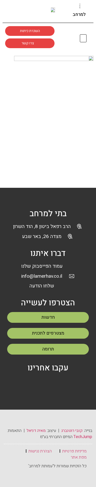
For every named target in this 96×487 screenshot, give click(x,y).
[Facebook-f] (14, 11)
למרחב (79, 14)
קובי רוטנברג (72, 431)
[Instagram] (24, 11)
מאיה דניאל (36, 431)
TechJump (82, 437)
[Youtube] (34, 11)
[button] (83, 38)
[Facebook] (36, 382)
